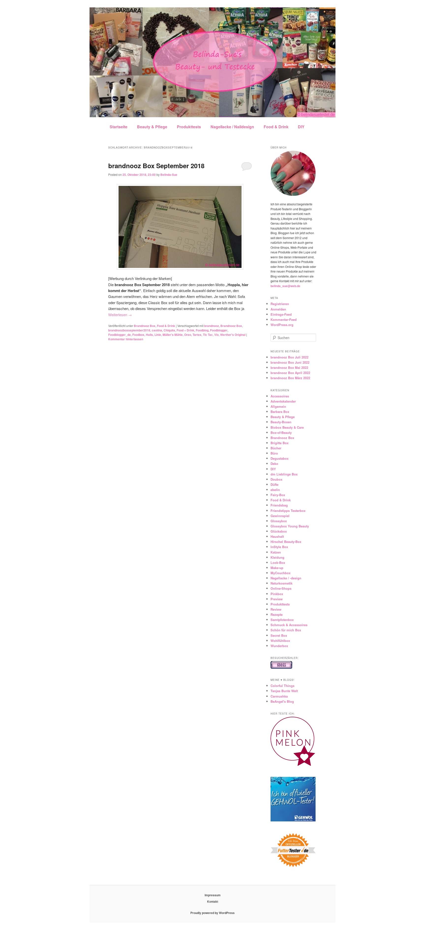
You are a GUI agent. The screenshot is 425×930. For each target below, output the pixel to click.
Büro (274, 453)
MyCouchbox (280, 573)
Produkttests (189, 127)
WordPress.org (282, 324)
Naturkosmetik (281, 583)
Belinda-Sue (168, 174)
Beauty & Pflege (152, 127)
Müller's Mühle (173, 334)
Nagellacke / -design (286, 578)
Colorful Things (282, 685)
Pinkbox (277, 593)
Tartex (197, 334)
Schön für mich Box (286, 630)
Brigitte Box (279, 443)
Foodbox (138, 334)
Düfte (274, 484)
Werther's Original (232, 334)
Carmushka (279, 696)
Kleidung (277, 557)
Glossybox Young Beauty (290, 526)
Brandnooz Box (144, 326)
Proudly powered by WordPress (212, 913)
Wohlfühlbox (280, 640)
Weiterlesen (120, 314)
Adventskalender (283, 401)
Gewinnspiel (280, 515)
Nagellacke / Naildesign (232, 127)
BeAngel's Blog (282, 701)
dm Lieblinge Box (284, 474)
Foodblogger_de (119, 334)
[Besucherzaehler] (281, 667)
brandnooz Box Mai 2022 (289, 367)
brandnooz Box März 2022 (290, 377)
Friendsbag (279, 505)
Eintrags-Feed (281, 314)
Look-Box (278, 562)
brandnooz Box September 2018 (156, 165)
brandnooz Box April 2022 (290, 372)
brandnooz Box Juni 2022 (290, 362)
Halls (149, 334)
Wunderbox (279, 645)
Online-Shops (281, 588)
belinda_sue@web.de (285, 286)
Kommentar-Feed (284, 319)
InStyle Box (279, 546)
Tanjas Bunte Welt (284, 690)
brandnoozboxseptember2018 (129, 330)
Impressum (213, 895)
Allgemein (278, 406)
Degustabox (279, 458)
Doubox (276, 479)
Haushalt (277, 536)
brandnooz (211, 326)
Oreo (187, 334)
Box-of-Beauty (281, 432)
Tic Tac (208, 334)
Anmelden (278, 309)
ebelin (275, 489)
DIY (301, 127)
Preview (277, 599)
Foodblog (202, 330)
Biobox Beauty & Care (287, 427)
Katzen (276, 552)
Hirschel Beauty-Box (286, 541)
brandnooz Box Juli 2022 (289, 357)
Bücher (276, 448)
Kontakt (212, 901)
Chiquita (169, 330)
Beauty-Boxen (281, 422)
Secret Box (279, 635)
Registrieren (280, 303)
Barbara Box (280, 411)
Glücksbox (279, 531)
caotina (157, 330)
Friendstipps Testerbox (288, 510)
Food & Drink (276, 127)
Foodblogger (219, 330)
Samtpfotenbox (282, 619)
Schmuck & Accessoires (289, 624)
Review (276, 609)
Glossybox (279, 521)
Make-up (277, 567)
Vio (216, 334)
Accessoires (280, 396)
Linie (157, 334)
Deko (274, 463)
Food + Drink (185, 330)
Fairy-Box (278, 494)
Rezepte (277, 614)
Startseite (118, 127)
